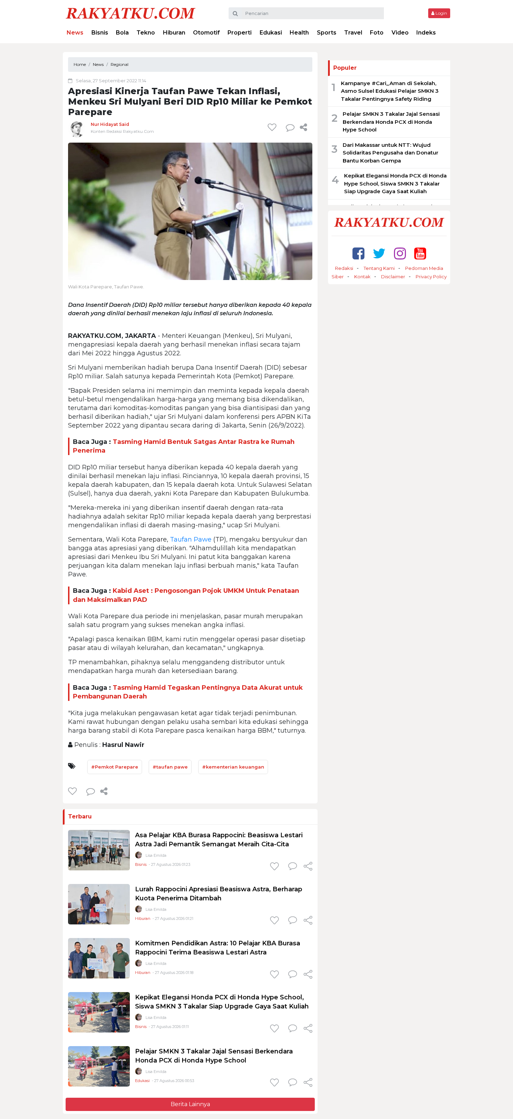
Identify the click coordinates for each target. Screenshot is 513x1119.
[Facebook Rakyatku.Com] (358, 253)
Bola (122, 32)
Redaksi (344, 268)
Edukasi (271, 32)
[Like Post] (273, 127)
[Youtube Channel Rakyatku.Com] (420, 253)
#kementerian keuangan (233, 767)
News (75, 32)
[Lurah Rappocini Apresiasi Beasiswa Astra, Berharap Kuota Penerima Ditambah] (99, 903)
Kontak (362, 276)
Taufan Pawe (190, 539)
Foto (377, 32)
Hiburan (174, 32)
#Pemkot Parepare (114, 767)
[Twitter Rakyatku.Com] (379, 253)
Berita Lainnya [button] (190, 1104)
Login (440, 13)
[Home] (130, 12)
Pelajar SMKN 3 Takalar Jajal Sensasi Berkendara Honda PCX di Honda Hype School (391, 122)
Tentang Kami (379, 268)
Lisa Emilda (156, 855)
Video (400, 32)
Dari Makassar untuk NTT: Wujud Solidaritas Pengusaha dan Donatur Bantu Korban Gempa (390, 153)
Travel (353, 32)
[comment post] (290, 127)
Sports (326, 32)
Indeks (426, 32)
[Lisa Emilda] (138, 856)
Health (299, 32)
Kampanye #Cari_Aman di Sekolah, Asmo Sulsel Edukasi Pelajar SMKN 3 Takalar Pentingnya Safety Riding (390, 91)
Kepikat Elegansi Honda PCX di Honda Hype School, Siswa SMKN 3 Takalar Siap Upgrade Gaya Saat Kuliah (395, 183)
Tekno (145, 32)
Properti (240, 32)
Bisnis (99, 32)
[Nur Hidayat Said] (77, 128)
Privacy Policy (431, 276)
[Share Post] (303, 127)
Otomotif (206, 32)
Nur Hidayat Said (110, 124)
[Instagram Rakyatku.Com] (400, 253)
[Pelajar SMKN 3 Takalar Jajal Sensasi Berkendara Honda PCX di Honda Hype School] (99, 1066)
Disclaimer (393, 276)
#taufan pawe (170, 767)
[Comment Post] (292, 867)
